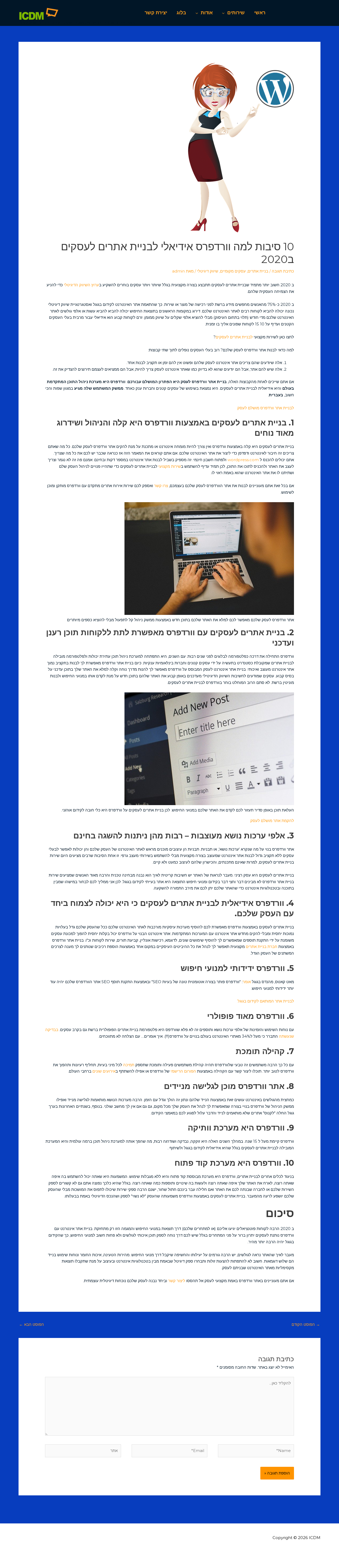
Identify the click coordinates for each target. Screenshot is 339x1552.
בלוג (181, 13)
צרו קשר (161, 485)
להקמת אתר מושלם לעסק (272, 820)
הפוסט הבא (31, 1324)
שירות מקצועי (169, 466)
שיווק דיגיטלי (207, 271)
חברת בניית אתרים (261, 946)
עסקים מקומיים (233, 271)
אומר (247, 981)
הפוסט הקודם (306, 1324)
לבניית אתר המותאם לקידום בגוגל (266, 1001)
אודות (207, 13)
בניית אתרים (258, 271)
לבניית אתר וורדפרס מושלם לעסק (265, 407)
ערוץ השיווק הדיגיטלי (81, 284)
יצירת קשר (156, 13)
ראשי (259, 13)
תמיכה (128, 1064)
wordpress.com (243, 459)
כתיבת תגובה (283, 271)
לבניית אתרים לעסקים (234, 336)
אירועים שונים (103, 1071)
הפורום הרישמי (183, 1071)
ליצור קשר (176, 1280)
